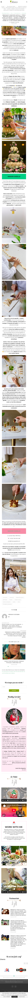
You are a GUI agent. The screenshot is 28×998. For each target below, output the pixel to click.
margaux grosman (15, 22)
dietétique (5, 599)
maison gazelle (18, 599)
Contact (22, 991)
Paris (12, 13)
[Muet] (23, 800)
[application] (14, 794)
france (10, 599)
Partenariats (24, 13)
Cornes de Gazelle (20, 597)
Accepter (14, 996)
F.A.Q (5, 991)
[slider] (13, 800)
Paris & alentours (17, 13)
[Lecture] (3, 800)
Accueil (2, 6)
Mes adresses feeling (11, 6)
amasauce (12, 597)
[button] (14, 794)
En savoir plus (21, 996)
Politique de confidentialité (13, 991)
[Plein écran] (25, 800)
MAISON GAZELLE (14, 531)
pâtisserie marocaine (7, 604)
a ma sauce (5, 597)
